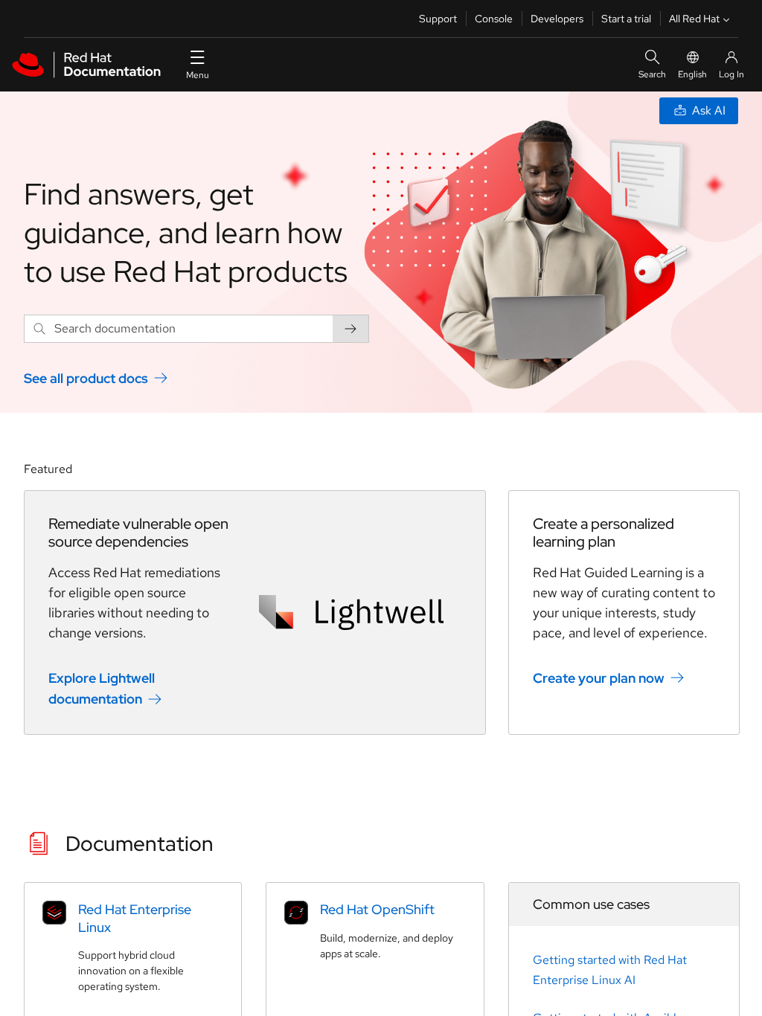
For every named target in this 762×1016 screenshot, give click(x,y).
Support (438, 18)
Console (494, 18)
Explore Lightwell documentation (101, 688)
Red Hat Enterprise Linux (134, 918)
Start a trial (626, 18)
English (692, 74)
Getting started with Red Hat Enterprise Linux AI (610, 970)
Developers (557, 18)
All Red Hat (694, 18)
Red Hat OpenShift (377, 909)
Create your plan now (599, 677)
